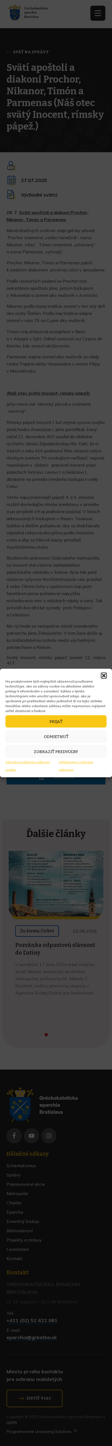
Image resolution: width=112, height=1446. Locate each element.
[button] (104, 675)
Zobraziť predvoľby (56, 751)
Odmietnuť (56, 736)
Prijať (56, 721)
